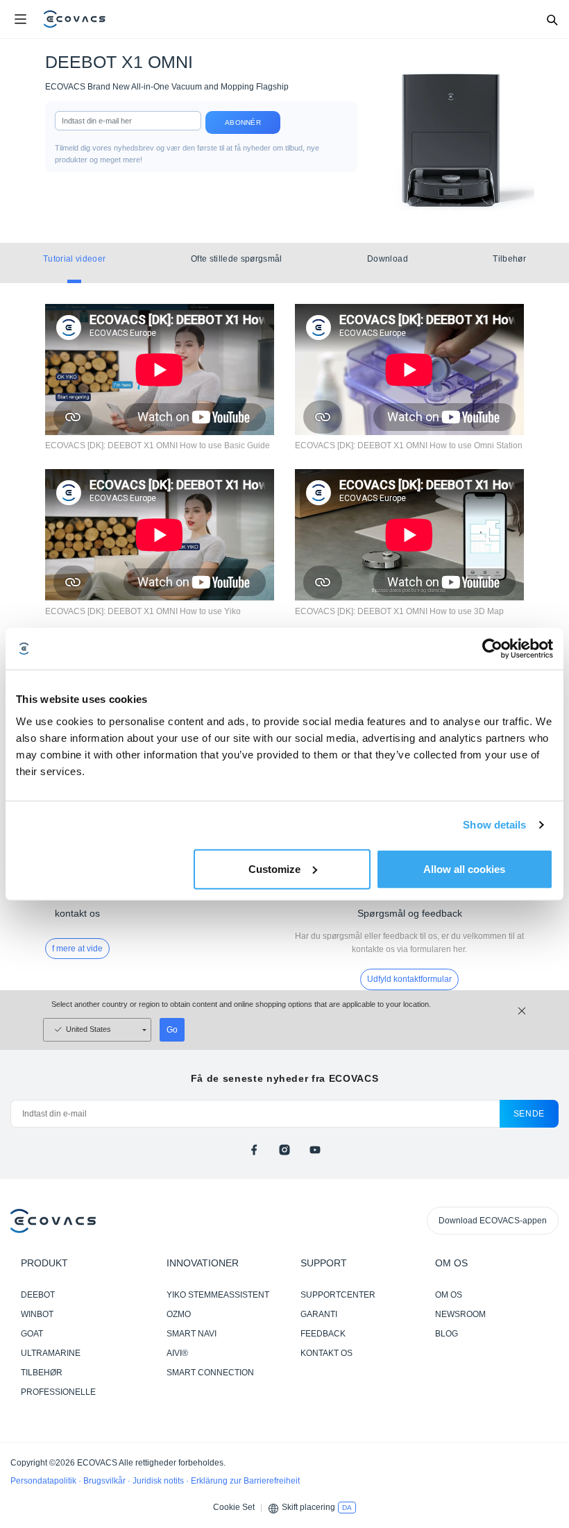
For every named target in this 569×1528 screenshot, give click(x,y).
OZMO (179, 1314)
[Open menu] (20, 19)
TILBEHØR (41, 1372)
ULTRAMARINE (50, 1353)
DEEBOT (38, 1295)
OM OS (448, 1295)
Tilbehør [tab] (509, 259)
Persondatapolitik (44, 1481)
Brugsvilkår (105, 1481)
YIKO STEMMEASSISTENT (218, 1295)
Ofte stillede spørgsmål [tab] (236, 259)
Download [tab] (387, 259)
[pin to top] (545, 1339)
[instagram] (284, 1149)
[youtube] (315, 1149)
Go (172, 1030)
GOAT (32, 1334)
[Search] (552, 19)
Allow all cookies (464, 868)
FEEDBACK (323, 1334)
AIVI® (177, 1353)
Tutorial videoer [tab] (74, 259)
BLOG (446, 1334)
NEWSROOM (460, 1314)
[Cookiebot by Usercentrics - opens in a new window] (492, 648)
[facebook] (254, 1149)
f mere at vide (77, 948)
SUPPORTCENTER (337, 1295)
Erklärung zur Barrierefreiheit (245, 1481)
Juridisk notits (159, 1481)
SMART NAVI (191, 1334)
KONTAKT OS (326, 1353)
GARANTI (318, 1314)
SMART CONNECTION (210, 1372)
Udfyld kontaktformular (409, 979)
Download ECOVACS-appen (493, 1220)
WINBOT (37, 1314)
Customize (274, 868)
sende (529, 1114)
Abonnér (243, 122)
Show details (494, 825)
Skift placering (308, 1507)
